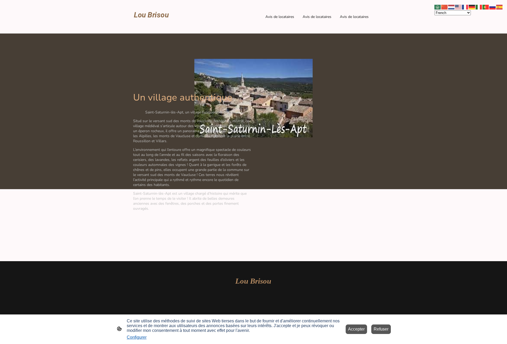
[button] (437, 6)
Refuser (381, 329)
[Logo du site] (151, 27)
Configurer (137, 337)
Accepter (356, 329)
